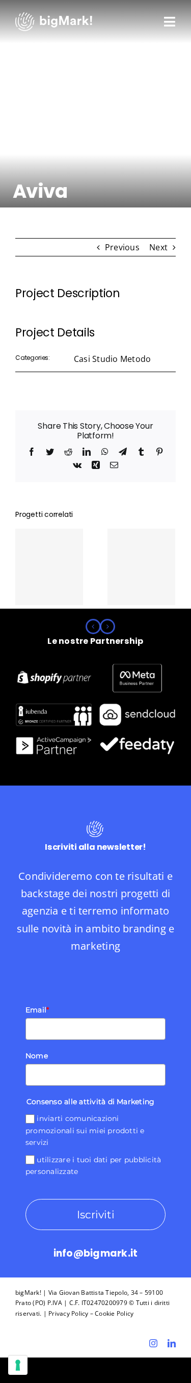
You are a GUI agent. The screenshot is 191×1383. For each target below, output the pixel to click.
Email (37, 1009)
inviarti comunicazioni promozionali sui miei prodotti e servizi (85, 1130)
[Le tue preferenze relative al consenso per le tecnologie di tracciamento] (18, 1365)
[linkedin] (172, 1343)
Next (158, 247)
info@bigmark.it (95, 1253)
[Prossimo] (107, 626)
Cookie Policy (114, 1313)
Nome (36, 1055)
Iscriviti (96, 1214)
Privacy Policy (68, 1313)
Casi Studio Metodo (112, 358)
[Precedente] (93, 626)
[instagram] (153, 1343)
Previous (122, 247)
